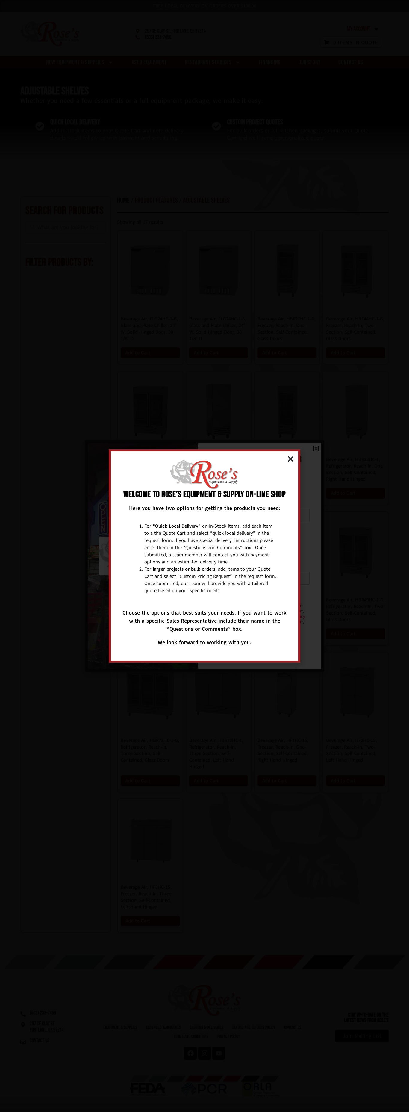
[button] (290, 459)
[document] (204, 556)
